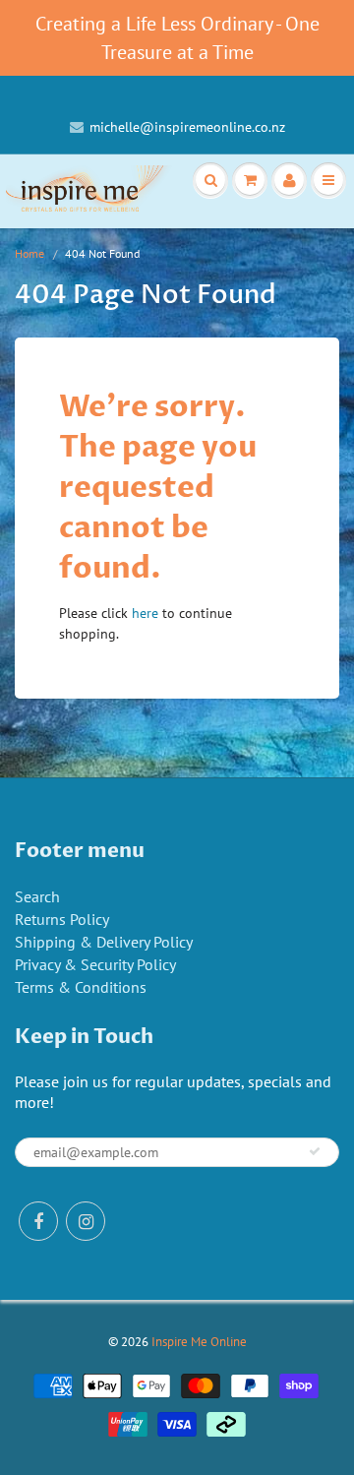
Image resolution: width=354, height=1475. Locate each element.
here (145, 613)
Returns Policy (62, 919)
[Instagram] (85, 1221)
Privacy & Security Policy (95, 964)
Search (37, 896)
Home (29, 253)
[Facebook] (38, 1221)
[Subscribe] (315, 1151)
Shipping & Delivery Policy (104, 942)
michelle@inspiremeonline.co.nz (187, 127)
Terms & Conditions (81, 987)
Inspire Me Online (199, 1341)
